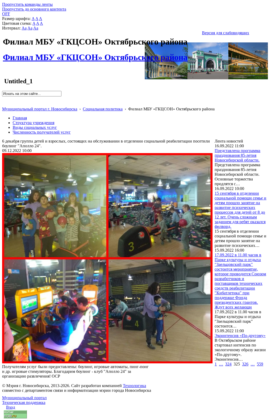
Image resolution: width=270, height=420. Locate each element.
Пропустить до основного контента (34, 9)
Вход (10, 407)
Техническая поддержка (23, 402)
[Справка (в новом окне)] (4, 103)
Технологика (134, 385)
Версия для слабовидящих (225, 33)
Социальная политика (103, 109)
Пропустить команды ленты (27, 4)
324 (228, 364)
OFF (6, 14)
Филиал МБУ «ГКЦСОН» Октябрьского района (95, 54)
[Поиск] (4, 98)
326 (245, 364)
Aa (24, 28)
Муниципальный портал (24, 397)
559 (260, 364)
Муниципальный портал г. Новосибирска (39, 109)
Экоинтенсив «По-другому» (240, 335)
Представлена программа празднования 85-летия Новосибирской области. (237, 155)
